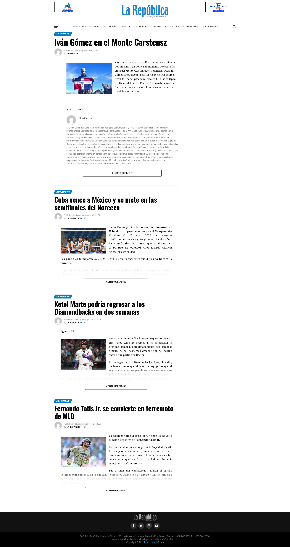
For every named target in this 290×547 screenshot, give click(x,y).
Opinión (94, 26)
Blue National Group (154, 542)
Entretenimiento (187, 26)
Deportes (209, 26)
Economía (110, 26)
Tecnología (141, 26)
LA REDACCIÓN (74, 218)
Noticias (78, 26)
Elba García (72, 53)
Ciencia (125, 26)
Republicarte (162, 26)
